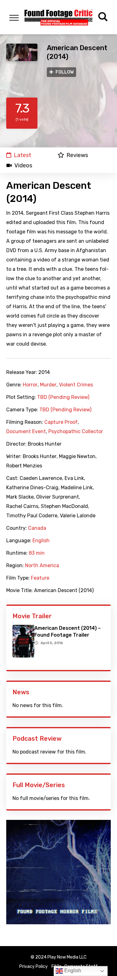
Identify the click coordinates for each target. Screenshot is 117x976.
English (41, 540)
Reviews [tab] (77, 155)
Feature (40, 578)
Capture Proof (61, 422)
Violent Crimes (76, 384)
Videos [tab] (23, 165)
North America (42, 565)
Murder (48, 384)
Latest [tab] (22, 155)
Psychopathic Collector (75, 431)
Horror (30, 384)
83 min (37, 553)
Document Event (26, 431)
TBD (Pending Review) (63, 397)
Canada (37, 528)
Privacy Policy (33, 966)
